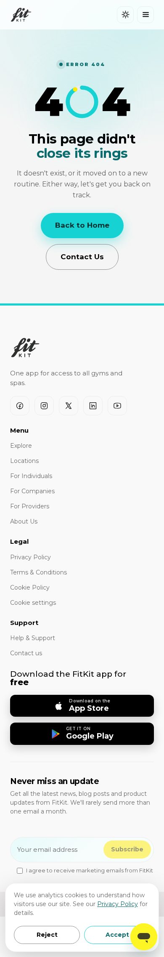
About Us (23, 521)
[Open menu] (145, 14)
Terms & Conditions (38, 572)
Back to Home (82, 225)
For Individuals (31, 476)
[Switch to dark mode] (125, 14)
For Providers (29, 506)
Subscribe (127, 849)
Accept (117, 934)
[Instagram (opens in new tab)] (44, 405)
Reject (47, 934)
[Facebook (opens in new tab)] (19, 405)
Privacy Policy (117, 904)
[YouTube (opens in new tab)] (117, 405)
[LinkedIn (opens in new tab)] (93, 405)
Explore (21, 445)
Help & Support (32, 638)
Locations (24, 461)
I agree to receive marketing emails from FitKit (89, 870)
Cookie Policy (30, 587)
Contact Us (82, 257)
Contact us (26, 653)
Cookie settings (33, 602)
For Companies (32, 491)
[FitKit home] (21, 15)
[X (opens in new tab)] (68, 405)
